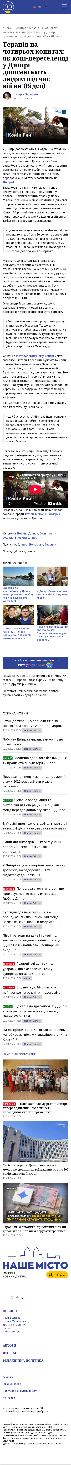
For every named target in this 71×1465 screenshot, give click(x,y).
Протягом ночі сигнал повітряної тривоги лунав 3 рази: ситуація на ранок (31, 693)
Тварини (50, 544)
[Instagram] (34, 7)
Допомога (36, 544)
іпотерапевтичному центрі (35, 356)
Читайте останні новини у (36, 662)
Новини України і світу (16, 1321)
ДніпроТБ (9, 182)
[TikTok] (45, 7)
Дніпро (22, 544)
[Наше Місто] (8, 6)
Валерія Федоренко (27, 94)
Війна (27, 978)
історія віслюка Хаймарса (42, 514)
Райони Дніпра (11, 1331)
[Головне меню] (64, 7)
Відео (6, 1328)
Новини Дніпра (15, 28)
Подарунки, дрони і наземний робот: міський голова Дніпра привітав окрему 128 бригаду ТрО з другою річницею (34, 680)
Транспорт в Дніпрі (14, 1324)
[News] (39, 7)
